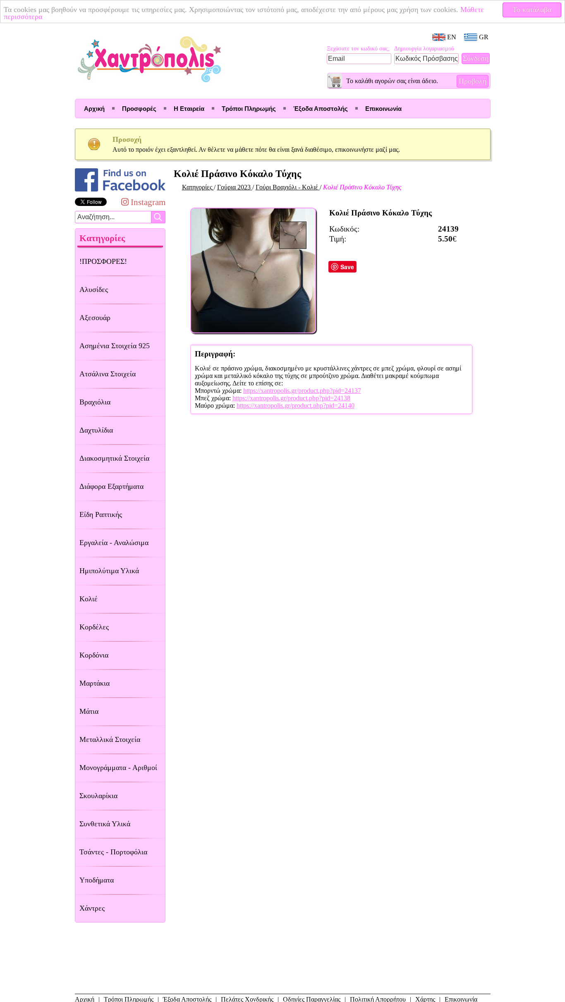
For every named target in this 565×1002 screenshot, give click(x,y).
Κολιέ (88, 599)
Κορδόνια (93, 655)
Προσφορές (139, 108)
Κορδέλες (94, 627)
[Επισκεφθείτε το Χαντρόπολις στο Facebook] (120, 191)
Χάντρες (92, 908)
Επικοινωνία (383, 108)
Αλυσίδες (93, 289)
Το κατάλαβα (531, 9)
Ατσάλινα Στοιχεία (107, 374)
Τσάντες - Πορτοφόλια (113, 852)
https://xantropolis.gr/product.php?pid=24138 (291, 398)
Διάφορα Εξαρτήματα (111, 486)
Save (347, 267)
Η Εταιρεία (189, 108)
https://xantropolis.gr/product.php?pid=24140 (295, 405)
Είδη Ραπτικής (100, 514)
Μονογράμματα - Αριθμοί (118, 767)
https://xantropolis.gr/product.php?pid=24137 (302, 390)
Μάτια (88, 711)
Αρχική (94, 108)
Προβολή (472, 81)
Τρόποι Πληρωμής (249, 108)
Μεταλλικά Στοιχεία (109, 739)
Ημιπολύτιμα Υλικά (109, 571)
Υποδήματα (96, 880)
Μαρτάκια (94, 683)
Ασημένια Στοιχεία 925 (114, 346)
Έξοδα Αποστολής (320, 108)
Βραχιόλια (94, 402)
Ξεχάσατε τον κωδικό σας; (358, 48)
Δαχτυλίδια (96, 430)
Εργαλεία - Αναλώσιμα (113, 542)
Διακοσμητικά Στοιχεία (114, 458)
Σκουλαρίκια (98, 796)
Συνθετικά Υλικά (104, 824)
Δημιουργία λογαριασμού (424, 48)
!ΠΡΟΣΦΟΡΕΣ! (103, 261)
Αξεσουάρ (94, 317)
